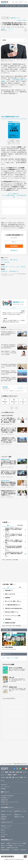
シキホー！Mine (4, 804)
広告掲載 (24, 843)
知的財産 (3, 847)
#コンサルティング (13, 266)
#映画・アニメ (10, 658)
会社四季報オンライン (5, 797)
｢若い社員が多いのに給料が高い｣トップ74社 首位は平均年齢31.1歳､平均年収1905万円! (8, 346)
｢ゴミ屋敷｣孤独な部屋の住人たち (12, 604)
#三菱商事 (3, 271)
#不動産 (16, 658)
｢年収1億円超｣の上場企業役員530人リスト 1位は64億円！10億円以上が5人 (9, 366)
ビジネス (3, 777)
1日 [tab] (8, 587)
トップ (2, 5)
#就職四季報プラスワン (15, 17)
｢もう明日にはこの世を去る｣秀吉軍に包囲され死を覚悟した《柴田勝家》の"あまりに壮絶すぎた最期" (8, 463)
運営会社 (3, 843)
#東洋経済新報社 (12, 271)
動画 (23, 5)
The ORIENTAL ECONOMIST (7, 795)
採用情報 (8, 843)
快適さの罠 (11, 677)
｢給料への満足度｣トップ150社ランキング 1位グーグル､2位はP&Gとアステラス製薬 (8, 353)
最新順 (7, 5)
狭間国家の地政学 (13, 687)
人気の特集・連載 (7, 584)
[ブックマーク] (25, 30)
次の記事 (24, 20)
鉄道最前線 (7, 597)
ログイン (21, 2)
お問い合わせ (23, 849)
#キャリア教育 (4, 262)
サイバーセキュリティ (5, 786)
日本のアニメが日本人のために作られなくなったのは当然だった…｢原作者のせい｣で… (13, 535)
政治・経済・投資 (10, 777)
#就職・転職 (12, 259)
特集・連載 (13, 5)
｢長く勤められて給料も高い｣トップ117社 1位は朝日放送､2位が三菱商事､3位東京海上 (8, 333)
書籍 (14, 774)
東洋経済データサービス (6, 814)
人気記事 (4, 522)
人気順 (18, 5)
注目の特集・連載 (7, 630)
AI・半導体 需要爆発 (7, 647)
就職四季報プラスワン (18, 302)
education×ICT (4, 784)
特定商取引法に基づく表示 (12, 847)
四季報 (9, 774)
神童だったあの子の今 (10, 594)
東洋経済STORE (4, 799)
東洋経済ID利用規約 (5, 849)
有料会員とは (14, 250)
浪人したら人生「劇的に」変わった (13, 601)
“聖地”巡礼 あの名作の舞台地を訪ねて (14, 608)
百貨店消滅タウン (9, 590)
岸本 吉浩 (3, 29)
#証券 (22, 266)
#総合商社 (3, 266)
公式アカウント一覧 (16, 843)
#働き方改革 (3, 259)
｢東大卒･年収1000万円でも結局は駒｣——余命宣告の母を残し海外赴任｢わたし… (13, 547)
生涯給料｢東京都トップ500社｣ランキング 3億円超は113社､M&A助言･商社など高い (8, 372)
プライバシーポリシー (19, 845)
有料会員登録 (14, 246)
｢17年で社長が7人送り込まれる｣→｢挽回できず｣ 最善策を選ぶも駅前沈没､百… (13, 553)
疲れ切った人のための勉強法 (15, 667)
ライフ (25, 777)
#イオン (4, 658)
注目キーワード (6, 654)
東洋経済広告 (4, 816)
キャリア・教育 (5, 17)
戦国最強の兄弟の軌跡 (10, 622)
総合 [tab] (8, 525)
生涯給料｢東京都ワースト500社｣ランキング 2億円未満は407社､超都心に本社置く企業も (8, 379)
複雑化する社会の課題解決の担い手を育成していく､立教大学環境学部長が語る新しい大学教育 (8, 484)
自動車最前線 (8, 619)
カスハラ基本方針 (15, 849)
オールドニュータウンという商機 (12, 615)
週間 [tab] (20, 587)
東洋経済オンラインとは (6, 825)
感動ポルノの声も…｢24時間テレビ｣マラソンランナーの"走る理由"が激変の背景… (13, 541)
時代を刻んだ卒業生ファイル (11, 612)
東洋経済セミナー (18, 814)
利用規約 (3, 836)
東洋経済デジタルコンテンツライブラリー (10, 802)
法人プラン (3, 832)
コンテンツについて (5, 828)
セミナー (3, 774)
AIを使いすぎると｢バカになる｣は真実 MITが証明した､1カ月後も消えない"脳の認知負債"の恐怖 (8, 472)
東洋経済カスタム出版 (19, 816)
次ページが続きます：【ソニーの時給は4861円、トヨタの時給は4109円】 (14, 195)
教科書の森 (3, 818)
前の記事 (19, 20)
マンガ (24, 772)
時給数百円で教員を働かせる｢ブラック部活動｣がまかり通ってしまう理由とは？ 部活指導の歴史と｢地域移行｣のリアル (9, 493)
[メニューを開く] (26, 2)
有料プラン (3, 830)
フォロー (10, 29)
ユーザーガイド (4, 834)
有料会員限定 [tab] (20, 525)
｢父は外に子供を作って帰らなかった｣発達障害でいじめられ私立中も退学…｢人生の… (13, 529)
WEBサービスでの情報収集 (7, 845)
